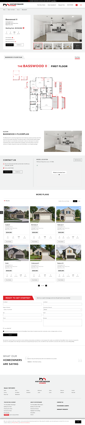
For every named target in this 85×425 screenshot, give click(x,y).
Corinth (73, 390)
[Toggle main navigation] (81, 5)
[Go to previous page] (39, 285)
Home (4, 9)
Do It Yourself (6, 412)
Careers (32, 414)
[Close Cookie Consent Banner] (83, 420)
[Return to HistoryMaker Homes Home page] (13, 5)
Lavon (50, 392)
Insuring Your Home (8, 410)
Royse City (6, 394)
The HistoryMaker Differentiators (36, 404)
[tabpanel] (42, 91)
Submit (10, 335)
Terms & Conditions (25, 422)
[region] (42, 1)
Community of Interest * (47, 307)
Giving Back (32, 412)
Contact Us (60, 402)
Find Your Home (41, 5)
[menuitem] (75, 201)
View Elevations (9, 37)
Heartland (28, 392)
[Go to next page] (46, 285)
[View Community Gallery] (80, 40)
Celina (50, 390)
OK (78, 422)
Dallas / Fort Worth (11, 9)
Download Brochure (9, 39)
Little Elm (62, 392)
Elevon (18, 9)
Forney (5, 392)
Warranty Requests (62, 409)
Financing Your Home (8, 408)
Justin (39, 392)
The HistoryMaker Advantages (10, 404)
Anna (16, 390)
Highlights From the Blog (35, 410)
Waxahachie (17, 394)
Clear (79, 201)
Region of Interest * (6, 307)
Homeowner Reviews (34, 408)
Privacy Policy (71, 341)
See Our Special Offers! (14, 414)
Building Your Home (8, 406)
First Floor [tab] (77, 57)
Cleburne (62, 390)
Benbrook (40, 390)
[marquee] (42, 1)
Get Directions (78, 160)
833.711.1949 (70, 5)
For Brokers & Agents (63, 406)
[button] (59, 175)
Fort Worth (17, 392)
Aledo (5, 390)
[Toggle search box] (77, 5)
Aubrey (28, 390)
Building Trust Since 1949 (35, 406)
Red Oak (73, 392)
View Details (8, 241)
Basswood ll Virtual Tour (10, 41)
